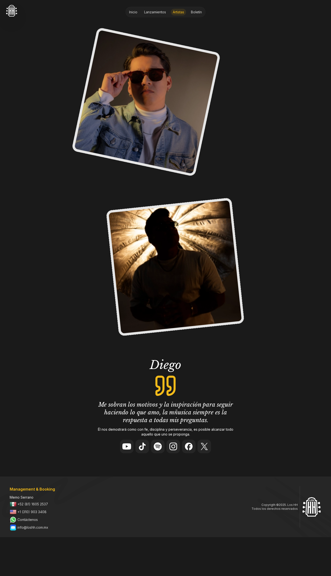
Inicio (133, 12)
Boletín (196, 12)
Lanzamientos (155, 12)
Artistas (178, 12)
